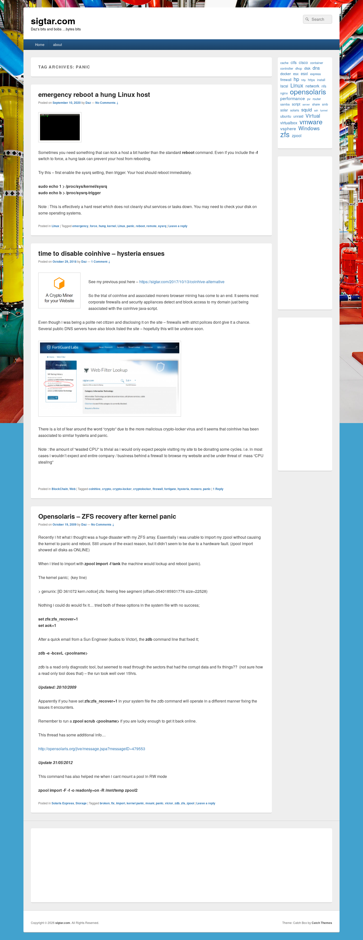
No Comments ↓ (107, 102)
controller (286, 68)
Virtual (312, 115)
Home (39, 44)
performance (292, 98)
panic (130, 226)
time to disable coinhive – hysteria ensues (101, 253)
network (312, 85)
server (306, 104)
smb (325, 104)
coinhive (95, 489)
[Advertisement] (305, 233)
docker (285, 73)
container (316, 62)
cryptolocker (142, 489)
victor (169, 803)
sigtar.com (53, 20)
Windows (309, 128)
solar (284, 109)
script (296, 104)
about (57, 44)
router (317, 98)
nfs (324, 85)
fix (113, 803)
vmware (311, 121)
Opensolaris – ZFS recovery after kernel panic (107, 516)
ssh (316, 110)
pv (308, 98)
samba (285, 104)
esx (296, 73)
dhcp (298, 68)
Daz (88, 102)
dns (316, 67)
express (315, 73)
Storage (81, 803)
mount (149, 803)
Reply (218, 489)
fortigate (170, 489)
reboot (140, 226)
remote (151, 226)
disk (307, 68)
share (316, 104)
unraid (298, 116)
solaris (294, 110)
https (311, 79)
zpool (190, 803)
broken (105, 803)
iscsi (284, 85)
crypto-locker (122, 489)
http (303, 80)
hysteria (183, 489)
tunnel (323, 110)
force (93, 226)
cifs (294, 62)
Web (72, 489)
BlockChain (60, 489)
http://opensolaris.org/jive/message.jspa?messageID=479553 (91, 748)
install (321, 79)
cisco (303, 62)
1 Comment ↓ (100, 261)
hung (102, 226)
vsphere (288, 128)
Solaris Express (63, 803)
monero (196, 489)
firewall (158, 489)
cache (284, 62)
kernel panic (135, 803)
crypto (106, 489)
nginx (284, 93)
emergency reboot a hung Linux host (94, 94)
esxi (304, 73)
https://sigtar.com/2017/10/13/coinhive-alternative (181, 281)
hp (296, 79)
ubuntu (285, 116)
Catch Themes (322, 922)
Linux (55, 226)
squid (306, 109)
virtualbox (288, 122)
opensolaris (308, 91)
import (120, 803)
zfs (183, 803)
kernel (111, 226)
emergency (80, 226)
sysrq (162, 226)
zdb (177, 803)
